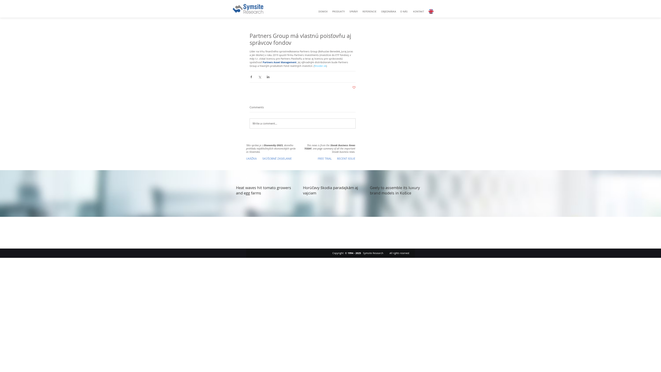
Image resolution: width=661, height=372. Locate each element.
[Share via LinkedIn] (268, 77)
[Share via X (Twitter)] (259, 77)
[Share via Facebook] (251, 77)
